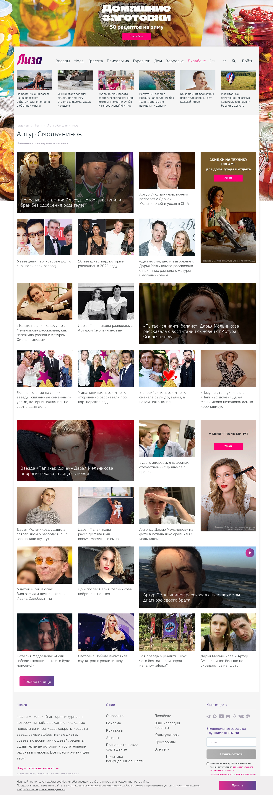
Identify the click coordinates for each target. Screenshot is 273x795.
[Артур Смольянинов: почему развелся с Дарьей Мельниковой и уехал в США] (167, 170)
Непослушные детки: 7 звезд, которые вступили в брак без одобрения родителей (73, 202)
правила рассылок (245, 773)
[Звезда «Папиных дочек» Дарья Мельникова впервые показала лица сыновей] (75, 450)
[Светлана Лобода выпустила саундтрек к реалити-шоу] (106, 632)
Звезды (63, 60)
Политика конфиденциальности (125, 758)
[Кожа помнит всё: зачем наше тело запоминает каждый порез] (197, 80)
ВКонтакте (241, 716)
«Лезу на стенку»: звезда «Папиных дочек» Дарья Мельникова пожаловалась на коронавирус (227, 399)
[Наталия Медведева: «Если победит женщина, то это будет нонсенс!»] (44, 632)
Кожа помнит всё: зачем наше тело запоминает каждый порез (197, 97)
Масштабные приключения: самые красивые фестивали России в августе (235, 99)
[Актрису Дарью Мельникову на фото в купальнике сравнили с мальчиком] (167, 505)
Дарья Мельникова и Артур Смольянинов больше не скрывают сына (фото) (224, 660)
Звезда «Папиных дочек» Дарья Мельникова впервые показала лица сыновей (67, 470)
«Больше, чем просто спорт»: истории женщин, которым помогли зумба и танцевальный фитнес (116, 99)
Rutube (228, 716)
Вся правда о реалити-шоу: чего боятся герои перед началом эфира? (163, 660)
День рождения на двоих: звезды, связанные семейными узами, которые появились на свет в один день (44, 399)
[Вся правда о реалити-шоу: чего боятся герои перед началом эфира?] (167, 632)
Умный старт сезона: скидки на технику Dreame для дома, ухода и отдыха (74, 99)
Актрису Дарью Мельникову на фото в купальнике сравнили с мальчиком (166, 534)
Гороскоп (141, 60)
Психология (118, 60)
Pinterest (248, 716)
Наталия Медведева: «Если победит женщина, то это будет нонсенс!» (44, 660)
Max (215, 716)
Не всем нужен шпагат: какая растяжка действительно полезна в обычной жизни (33, 99)
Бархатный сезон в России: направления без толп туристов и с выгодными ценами (156, 99)
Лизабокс (197, 60)
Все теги (162, 749)
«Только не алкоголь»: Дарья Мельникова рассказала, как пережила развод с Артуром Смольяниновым (42, 332)
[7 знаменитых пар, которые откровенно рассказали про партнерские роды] (106, 368)
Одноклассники (234, 716)
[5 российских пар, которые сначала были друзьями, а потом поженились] (167, 368)
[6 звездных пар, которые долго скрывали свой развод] (44, 237)
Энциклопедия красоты (167, 725)
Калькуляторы (167, 734)
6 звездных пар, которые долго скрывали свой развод (44, 263)
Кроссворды (165, 741)
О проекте (115, 715)
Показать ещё (36, 681)
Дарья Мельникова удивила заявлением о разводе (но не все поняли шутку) (42, 534)
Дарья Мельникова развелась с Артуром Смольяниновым (105, 328)
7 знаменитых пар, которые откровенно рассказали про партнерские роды (102, 397)
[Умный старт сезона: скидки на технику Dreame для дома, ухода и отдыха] (75, 80)
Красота (95, 60)
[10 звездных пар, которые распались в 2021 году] (106, 237)
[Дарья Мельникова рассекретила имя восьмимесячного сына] (106, 505)
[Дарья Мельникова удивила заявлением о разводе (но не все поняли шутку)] (44, 505)
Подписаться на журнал (35, 768)
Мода (79, 60)
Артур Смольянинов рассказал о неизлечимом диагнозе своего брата (191, 597)
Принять (237, 785)
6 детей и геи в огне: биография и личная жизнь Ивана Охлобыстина (40, 593)
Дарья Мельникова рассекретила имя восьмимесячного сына (98, 534)
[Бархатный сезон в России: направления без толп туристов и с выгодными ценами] (157, 80)
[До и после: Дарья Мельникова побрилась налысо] (106, 565)
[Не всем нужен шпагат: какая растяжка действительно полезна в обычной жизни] (34, 80)
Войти (248, 60)
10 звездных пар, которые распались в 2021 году (101, 263)
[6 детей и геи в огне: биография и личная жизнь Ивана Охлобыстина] (44, 565)
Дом (158, 60)
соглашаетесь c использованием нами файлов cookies (105, 785)
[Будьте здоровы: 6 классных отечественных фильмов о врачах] (167, 438)
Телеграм (209, 716)
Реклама (113, 722)
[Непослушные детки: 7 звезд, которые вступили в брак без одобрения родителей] (75, 182)
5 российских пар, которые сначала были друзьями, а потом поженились (162, 397)
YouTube (221, 716)
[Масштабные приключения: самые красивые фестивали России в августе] (238, 80)
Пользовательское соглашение (122, 747)
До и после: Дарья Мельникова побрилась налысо (105, 591)
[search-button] (233, 61)
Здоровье (175, 60)
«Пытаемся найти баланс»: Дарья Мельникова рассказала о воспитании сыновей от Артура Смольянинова (191, 331)
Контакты (114, 730)
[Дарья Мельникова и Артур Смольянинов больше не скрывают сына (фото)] (228, 632)
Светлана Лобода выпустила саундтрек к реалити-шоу (103, 658)
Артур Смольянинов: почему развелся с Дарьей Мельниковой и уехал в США (164, 199)
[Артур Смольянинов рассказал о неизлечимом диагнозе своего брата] (197, 577)
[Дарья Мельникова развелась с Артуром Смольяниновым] (106, 301)
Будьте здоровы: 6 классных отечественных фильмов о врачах (164, 467)
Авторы (112, 737)
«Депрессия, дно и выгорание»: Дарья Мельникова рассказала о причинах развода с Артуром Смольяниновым (166, 268)
